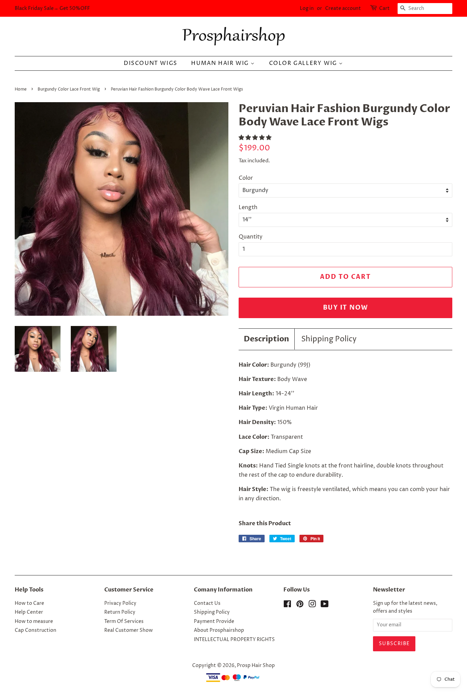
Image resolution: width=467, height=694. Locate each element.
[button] (256, 137)
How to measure (34, 621)
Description (266, 339)
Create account (343, 8)
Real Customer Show (128, 630)
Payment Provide (214, 621)
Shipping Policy (329, 339)
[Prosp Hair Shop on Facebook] (287, 605)
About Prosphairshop (219, 630)
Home (21, 89)
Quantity (251, 237)
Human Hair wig (221, 63)
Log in (307, 8)
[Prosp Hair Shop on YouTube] (325, 605)
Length (248, 207)
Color (246, 178)
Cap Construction (35, 630)
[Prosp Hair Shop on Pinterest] (300, 605)
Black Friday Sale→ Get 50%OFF (52, 8)
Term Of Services (124, 621)
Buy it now (345, 307)
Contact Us (207, 603)
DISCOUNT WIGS (150, 63)
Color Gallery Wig (304, 63)
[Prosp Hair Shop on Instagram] (312, 605)
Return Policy (119, 612)
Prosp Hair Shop (256, 666)
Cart (384, 8)
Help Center (29, 612)
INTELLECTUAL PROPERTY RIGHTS (234, 640)
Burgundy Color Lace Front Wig (69, 89)
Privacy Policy (120, 603)
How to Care (29, 603)
